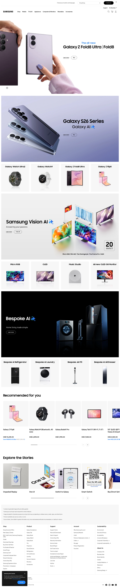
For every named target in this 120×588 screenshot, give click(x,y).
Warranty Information (55, 540)
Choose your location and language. (66, 3)
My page (76, 543)
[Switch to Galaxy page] (68, 476)
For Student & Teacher (8, 547)
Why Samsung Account (79, 530)
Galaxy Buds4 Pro (62, 430)
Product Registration (79, 546)
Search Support (54, 535)
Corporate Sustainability (103, 543)
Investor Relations (101, 562)
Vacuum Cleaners (31, 559)
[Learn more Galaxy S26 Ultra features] (60, 129)
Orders (75, 540)
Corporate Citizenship (102, 540)
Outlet (4, 539)
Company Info (100, 551)
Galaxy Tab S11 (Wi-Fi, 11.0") (92, 430)
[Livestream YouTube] (16, 476)
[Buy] (60, 50)
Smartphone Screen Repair (57, 554)
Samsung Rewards (78, 532)
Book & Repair (53, 546)
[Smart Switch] (94, 476)
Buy (74, 57)
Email (51, 566)
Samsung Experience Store (10, 563)
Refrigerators (30, 551)
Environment (100, 530)
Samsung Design (101, 570)
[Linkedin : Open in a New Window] (116, 585)
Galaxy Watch (30, 538)
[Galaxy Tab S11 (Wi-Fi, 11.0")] (94, 413)
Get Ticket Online (54, 548)
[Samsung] (8, 11)
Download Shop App (8, 542)
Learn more (66, 57)
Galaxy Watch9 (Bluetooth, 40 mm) (41, 431)
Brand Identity (100, 557)
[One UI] (42, 476)
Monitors (29, 562)
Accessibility (100, 535)
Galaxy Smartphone (31, 530)
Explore (5, 568)
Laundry (29, 556)
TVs (27, 543)
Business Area (100, 554)
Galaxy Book (30, 535)
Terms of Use (31, 584)
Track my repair (54, 551)
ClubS (75, 535)
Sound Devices (30, 548)
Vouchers (76, 548)
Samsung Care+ (7, 552)
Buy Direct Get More (8, 544)
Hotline (52, 563)
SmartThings (6, 550)
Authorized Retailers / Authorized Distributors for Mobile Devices (58, 557)
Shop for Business (7, 558)
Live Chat (52, 560)
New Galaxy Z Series (8, 532)
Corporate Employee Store (9, 555)
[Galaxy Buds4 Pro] (68, 413)
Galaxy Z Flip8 (8, 430)
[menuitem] (18, 12)
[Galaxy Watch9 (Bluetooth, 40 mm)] (42, 413)
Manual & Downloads (55, 532)
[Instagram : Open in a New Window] (109, 585)
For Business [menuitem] (112, 8)
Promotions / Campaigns (9, 566)
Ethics (98, 567)
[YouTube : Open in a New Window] (113, 585)
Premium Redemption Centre (81, 538)
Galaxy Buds (30, 540)
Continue (108, 3)
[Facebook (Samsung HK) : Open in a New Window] (106, 585)
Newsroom (100, 565)
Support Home (54, 530)
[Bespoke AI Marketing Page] (60, 324)
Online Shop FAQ (7, 560)
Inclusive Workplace (102, 538)
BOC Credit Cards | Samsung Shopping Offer (12, 536)
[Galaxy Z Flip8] (16, 413)
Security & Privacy (101, 532)
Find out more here (16, 578)
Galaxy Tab (29, 532)
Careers (99, 559)
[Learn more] (60, 227)
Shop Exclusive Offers (8, 530)
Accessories (30, 564)
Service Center (53, 543)
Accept (21, 582)
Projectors (29, 546)
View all (18, 232)
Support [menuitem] (105, 8)
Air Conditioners (31, 554)
